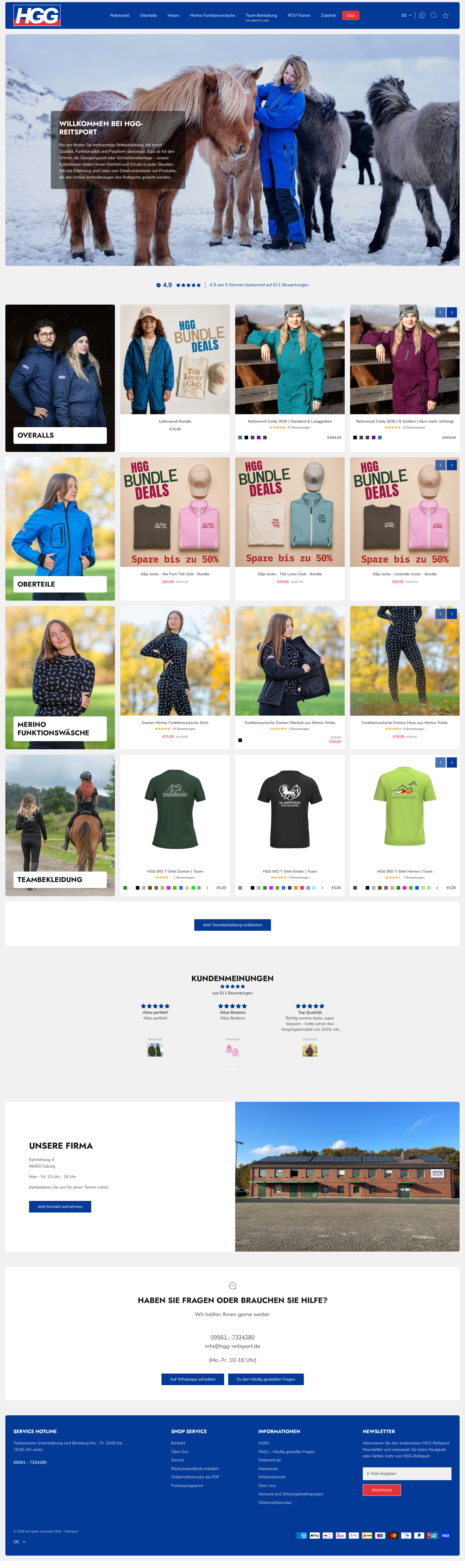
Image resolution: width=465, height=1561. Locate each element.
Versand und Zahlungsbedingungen (290, 1494)
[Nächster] (452, 312)
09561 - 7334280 (233, 1337)
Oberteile (148, 15)
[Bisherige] (440, 312)
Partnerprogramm (187, 1485)
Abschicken (381, 1490)
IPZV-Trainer (299, 15)
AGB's (264, 1443)
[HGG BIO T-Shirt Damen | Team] (175, 809)
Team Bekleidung (261, 16)
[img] (232, 986)
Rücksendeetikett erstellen (195, 1468)
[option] (232, 150)
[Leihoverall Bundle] (175, 359)
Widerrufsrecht (272, 1477)
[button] (228, 1064)
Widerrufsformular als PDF (195, 1477)
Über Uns (179, 1451)
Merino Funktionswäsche (212, 15)
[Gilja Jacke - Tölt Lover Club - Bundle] (290, 512)
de (404, 15)
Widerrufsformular (274, 1502)
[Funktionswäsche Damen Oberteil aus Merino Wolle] (290, 661)
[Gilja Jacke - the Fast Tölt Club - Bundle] (175, 512)
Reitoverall (119, 15)
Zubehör (328, 15)
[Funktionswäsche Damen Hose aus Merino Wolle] (405, 661)
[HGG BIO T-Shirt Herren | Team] (405, 809)
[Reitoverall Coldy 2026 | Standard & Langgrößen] (290, 359)
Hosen (173, 15)
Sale (351, 15)
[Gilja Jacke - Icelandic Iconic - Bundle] (405, 512)
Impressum (268, 1468)
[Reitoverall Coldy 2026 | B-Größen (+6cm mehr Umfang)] (405, 359)
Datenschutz (269, 1460)
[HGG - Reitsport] (37, 15)
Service (177, 1460)
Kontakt (178, 1443)
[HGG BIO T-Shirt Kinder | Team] (290, 809)
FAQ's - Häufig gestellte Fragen (286, 1451)
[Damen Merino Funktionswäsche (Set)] (175, 661)
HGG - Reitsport (66, 1531)
